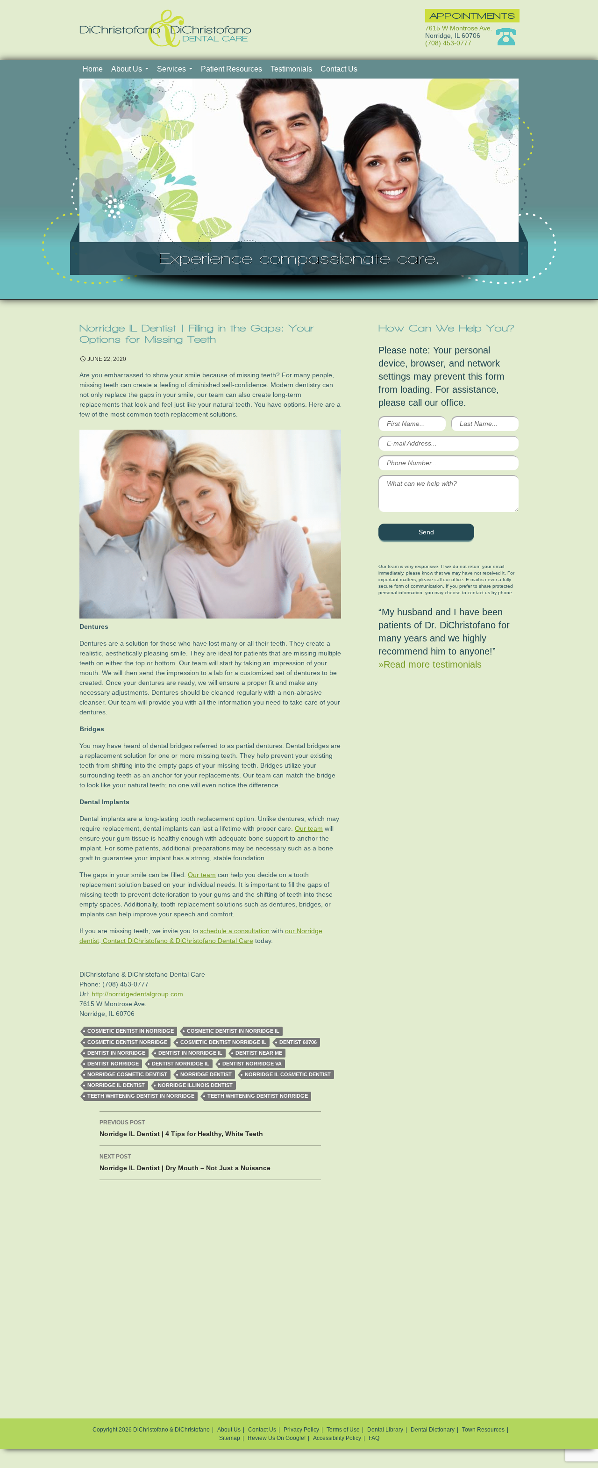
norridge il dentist (116, 1085)
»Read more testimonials (430, 664)
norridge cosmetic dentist (127, 1074)
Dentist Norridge (113, 1063)
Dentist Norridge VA (252, 1063)
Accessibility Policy (337, 1438)
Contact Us (338, 69)
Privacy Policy (301, 1429)
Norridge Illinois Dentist (195, 1085)
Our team (309, 828)
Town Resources (483, 1429)
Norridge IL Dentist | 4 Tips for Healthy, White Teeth (181, 1128)
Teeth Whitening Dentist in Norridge (140, 1096)
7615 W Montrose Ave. (458, 28)
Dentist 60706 (298, 1042)
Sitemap (229, 1438)
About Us (126, 69)
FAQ (374, 1438)
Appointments (472, 15)
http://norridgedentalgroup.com (137, 994)
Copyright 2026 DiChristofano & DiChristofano (151, 1429)
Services (171, 69)
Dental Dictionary (433, 1429)
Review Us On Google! (277, 1438)
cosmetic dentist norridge (127, 1042)
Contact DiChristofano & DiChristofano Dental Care (177, 940)
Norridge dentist (206, 1074)
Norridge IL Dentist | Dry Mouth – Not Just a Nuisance (185, 1162)
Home (93, 69)
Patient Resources (231, 69)
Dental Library (385, 1429)
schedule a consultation (235, 931)
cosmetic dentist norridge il (223, 1042)
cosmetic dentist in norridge (130, 1031)
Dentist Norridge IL (180, 1063)
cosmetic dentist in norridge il (233, 1031)
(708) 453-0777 (448, 43)
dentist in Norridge (116, 1053)
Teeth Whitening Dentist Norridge (257, 1096)
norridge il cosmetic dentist (288, 1074)
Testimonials (291, 69)
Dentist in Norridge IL (190, 1053)
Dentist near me (258, 1053)
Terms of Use (343, 1429)
